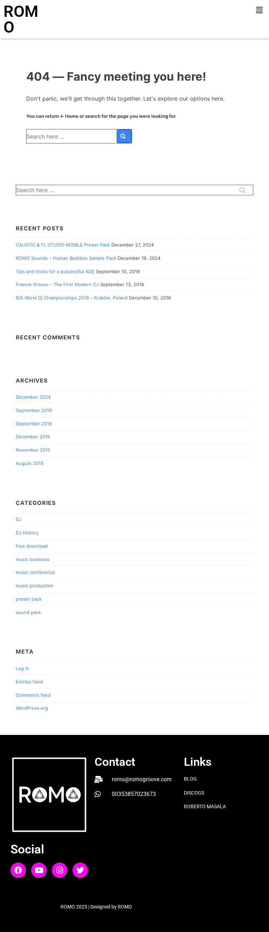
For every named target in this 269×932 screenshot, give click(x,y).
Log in (22, 668)
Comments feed (33, 695)
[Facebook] (18, 870)
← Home (69, 116)
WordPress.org (32, 708)
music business (32, 559)
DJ (18, 519)
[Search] (124, 136)
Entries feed (29, 681)
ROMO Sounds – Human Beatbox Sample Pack (66, 258)
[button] (259, 10)
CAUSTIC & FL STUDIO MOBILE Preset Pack (63, 245)
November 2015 (33, 450)
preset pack (29, 599)
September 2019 (34, 410)
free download (32, 546)
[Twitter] (80, 870)
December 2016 (33, 436)
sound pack (28, 612)
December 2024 (33, 397)
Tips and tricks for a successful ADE (55, 271)
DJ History (27, 532)
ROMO (21, 19)
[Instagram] (59, 870)
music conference (35, 572)
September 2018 (34, 423)
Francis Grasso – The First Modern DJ (57, 284)
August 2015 (29, 463)
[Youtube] (39, 870)
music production (35, 585)
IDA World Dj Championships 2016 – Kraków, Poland (71, 297)
